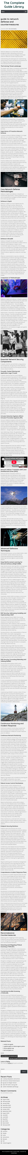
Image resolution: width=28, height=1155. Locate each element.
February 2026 (6, 1101)
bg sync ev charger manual (9, 1082)
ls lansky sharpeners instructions (11, 1079)
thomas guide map (9, 1048)
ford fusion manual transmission (11, 1080)
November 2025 (7, 1107)
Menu (3, 11)
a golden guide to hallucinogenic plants (14, 1046)
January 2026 (6, 1103)
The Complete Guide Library (14, 5)
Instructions (6, 1137)
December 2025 (7, 1105)
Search (2, 1069)
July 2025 (5, 1115)
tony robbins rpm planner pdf (9, 1056)
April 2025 (5, 1121)
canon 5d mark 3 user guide (10, 1084)
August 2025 (6, 1113)
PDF (4, 1141)
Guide (2, 1053)
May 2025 (5, 1119)
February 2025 (6, 1125)
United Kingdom (7, 1143)
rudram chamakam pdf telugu (10, 1086)
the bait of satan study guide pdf (18, 1058)
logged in (10, 1063)
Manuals (5, 1139)
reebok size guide (8, 1044)
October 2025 (6, 1109)
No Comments (13, 28)
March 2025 (6, 1123)
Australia (5, 1131)
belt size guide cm (8, 1050)
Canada (4, 1133)
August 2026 (6, 1099)
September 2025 (7, 1111)
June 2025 (5, 1117)
